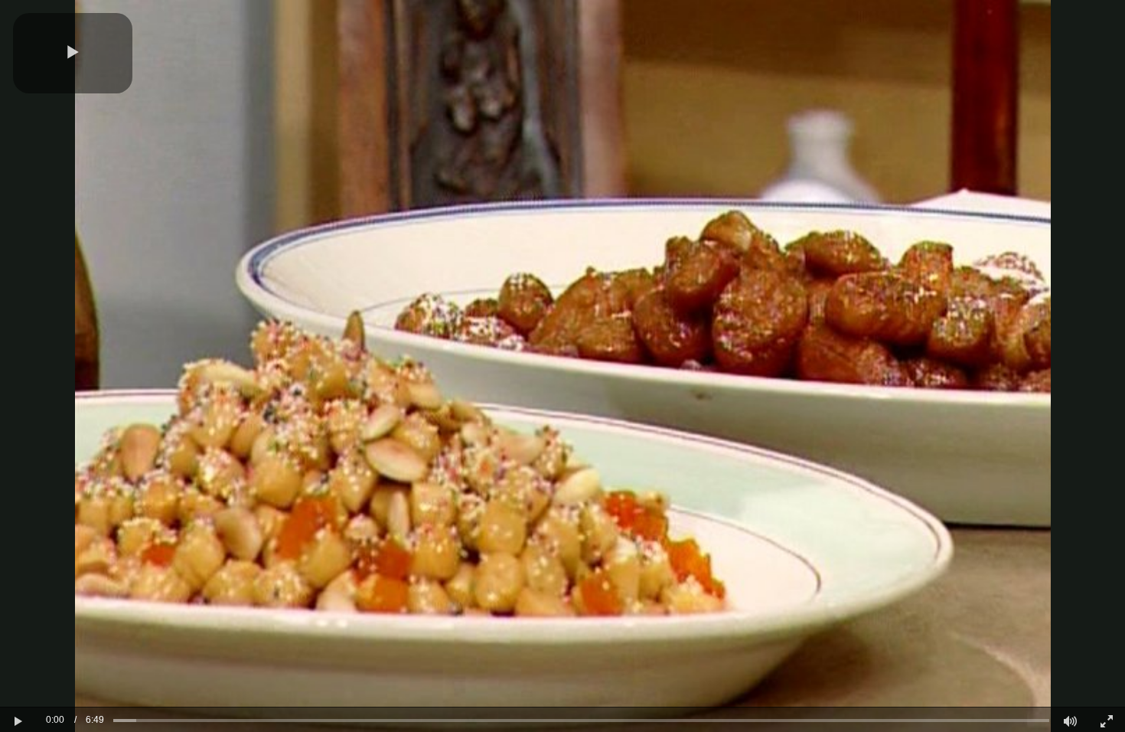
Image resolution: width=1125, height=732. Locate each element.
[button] (72, 53)
